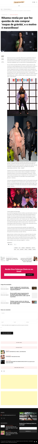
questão (21, 249)
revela (26, 249)
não (15, 249)
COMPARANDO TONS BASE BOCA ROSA (13, 356)
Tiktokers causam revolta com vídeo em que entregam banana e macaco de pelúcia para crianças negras (20, 302)
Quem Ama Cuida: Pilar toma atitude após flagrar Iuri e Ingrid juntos (12, 428)
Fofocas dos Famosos (14, 14)
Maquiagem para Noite (11, 441)
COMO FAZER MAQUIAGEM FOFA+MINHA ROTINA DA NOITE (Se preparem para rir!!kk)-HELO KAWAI (20, 362)
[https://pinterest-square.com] (4, 371)
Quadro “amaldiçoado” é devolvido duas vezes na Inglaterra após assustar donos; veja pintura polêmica (19, 288)
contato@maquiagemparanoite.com (9, 415)
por (18, 249)
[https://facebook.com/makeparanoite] (2, 371)
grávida (23, 247)
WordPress (15, 442)
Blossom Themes (5, 442)
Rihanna (30, 249)
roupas (34, 249)
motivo (33, 247)
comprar (15, 247)
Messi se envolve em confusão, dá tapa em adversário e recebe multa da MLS (12, 433)
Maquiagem (7, 350)
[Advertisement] (19, 382)
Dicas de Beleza (8, 355)
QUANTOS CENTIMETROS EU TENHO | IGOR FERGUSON (16, 351)
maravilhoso (28, 247)
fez (19, 247)
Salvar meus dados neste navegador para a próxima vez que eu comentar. (15, 325)
